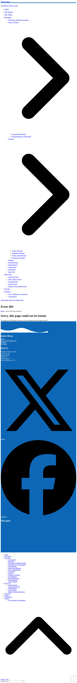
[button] (12, 300)
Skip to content (5, 1)
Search (3, 681)
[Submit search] (23, 681)
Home (2, 311)
